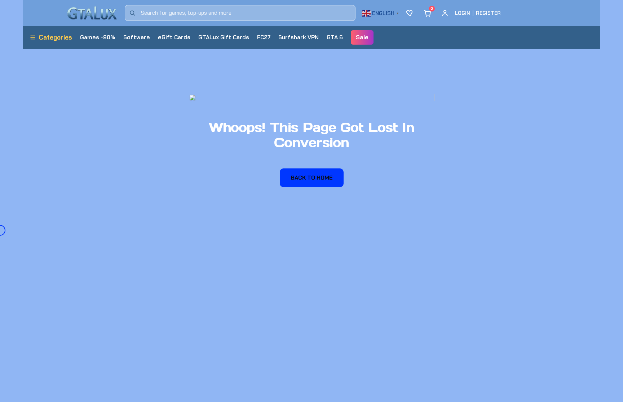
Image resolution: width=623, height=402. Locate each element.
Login (462, 13)
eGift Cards (174, 37)
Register (488, 13)
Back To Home (312, 177)
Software (136, 37)
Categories (55, 37)
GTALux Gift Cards (223, 37)
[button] (381, 12)
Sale (362, 37)
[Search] (132, 13)
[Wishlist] (410, 13)
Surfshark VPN (298, 37)
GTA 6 (335, 37)
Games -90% (97, 37)
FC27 (263, 37)
